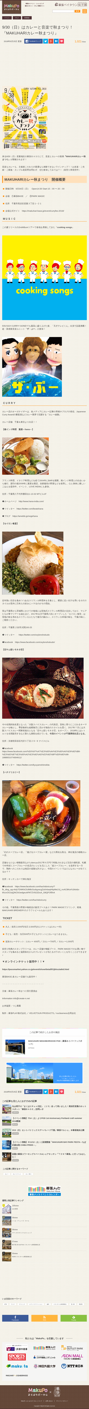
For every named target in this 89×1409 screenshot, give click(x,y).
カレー (6, 1174)
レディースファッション (35, 1304)
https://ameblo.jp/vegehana (25, 516)
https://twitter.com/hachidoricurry (31, 900)
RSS (44, 1320)
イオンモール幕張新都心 (60, 1304)
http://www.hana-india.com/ (31, 501)
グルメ (17, 18)
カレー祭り (28, 1174)
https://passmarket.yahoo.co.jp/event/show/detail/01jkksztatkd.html (35, 969)
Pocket (61, 41)
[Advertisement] (44, 64)
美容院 (80, 1304)
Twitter (45, 41)
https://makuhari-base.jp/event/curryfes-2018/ (43, 211)
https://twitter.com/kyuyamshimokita (33, 765)
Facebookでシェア (35, 41)
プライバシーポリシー (62, 1401)
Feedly (73, 1320)
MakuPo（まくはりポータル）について (31, 1401)
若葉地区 (27, 18)
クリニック (22, 1304)
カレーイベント (17, 1174)
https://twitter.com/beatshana (30, 509)
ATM (5, 1304)
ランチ (13, 1304)
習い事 (73, 1304)
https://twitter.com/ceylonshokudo (34, 635)
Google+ (51, 41)
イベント (7, 18)
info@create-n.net (21, 998)
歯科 (48, 1304)
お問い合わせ (49, 1401)
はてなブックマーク (56, 41)
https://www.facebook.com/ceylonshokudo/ (35, 642)
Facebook (15, 1320)
